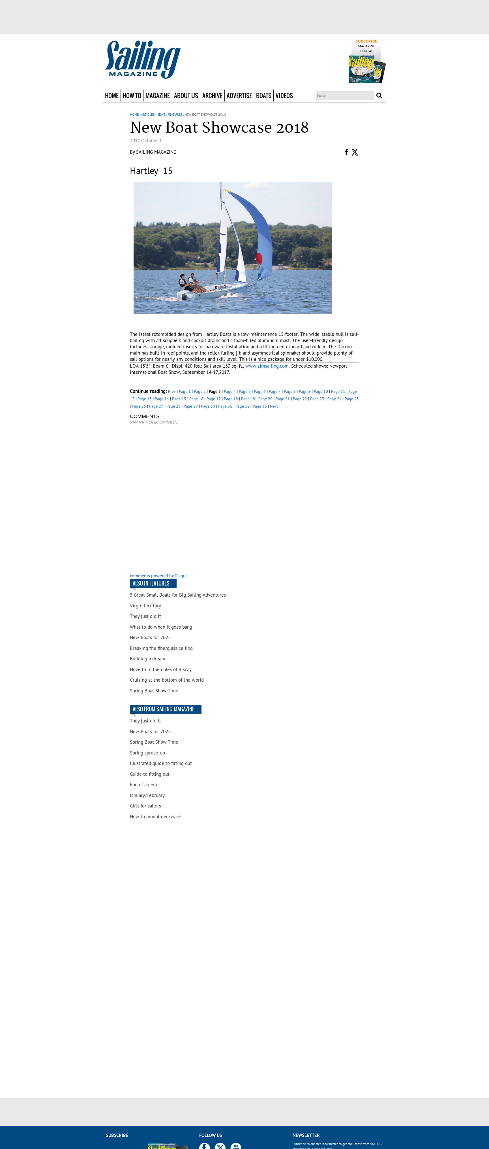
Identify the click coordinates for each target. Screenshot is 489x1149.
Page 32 (242, 406)
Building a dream (147, 659)
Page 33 (260, 406)
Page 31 (225, 406)
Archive (212, 95)
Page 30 (208, 406)
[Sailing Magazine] (142, 60)
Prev (172, 391)
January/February (147, 795)
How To (132, 95)
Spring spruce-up (147, 753)
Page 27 (156, 406)
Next (274, 406)
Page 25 (352, 398)
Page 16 (196, 398)
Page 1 (185, 391)
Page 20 (265, 398)
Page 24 (334, 398)
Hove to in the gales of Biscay (161, 669)
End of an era (143, 784)
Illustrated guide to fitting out (161, 763)
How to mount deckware (155, 816)
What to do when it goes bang (161, 627)
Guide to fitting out (150, 774)
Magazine (157, 95)
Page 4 (230, 391)
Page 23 (317, 398)
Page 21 (283, 398)
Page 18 (231, 398)
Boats (263, 95)
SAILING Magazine (156, 152)
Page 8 (290, 391)
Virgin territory (145, 606)
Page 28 (173, 406)
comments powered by (159, 575)
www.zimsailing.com (267, 366)
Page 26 (139, 406)
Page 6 (260, 391)
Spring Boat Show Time (154, 691)
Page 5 (245, 391)
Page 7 (275, 391)
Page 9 (305, 391)
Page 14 (162, 398)
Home (112, 95)
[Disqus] (199, 500)
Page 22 (300, 398)
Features (175, 114)
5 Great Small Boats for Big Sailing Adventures (178, 595)
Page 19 (248, 398)
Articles (148, 114)
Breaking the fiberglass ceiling (161, 648)
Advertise (239, 95)
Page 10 (321, 391)
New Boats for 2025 (150, 637)
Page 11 (338, 391)
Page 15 (179, 398)
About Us (186, 95)
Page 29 (191, 406)
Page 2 (200, 391)
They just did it (145, 616)
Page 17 (214, 398)
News (161, 114)
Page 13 (145, 398)
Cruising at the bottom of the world (167, 680)
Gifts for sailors (145, 806)
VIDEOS (284, 95)
